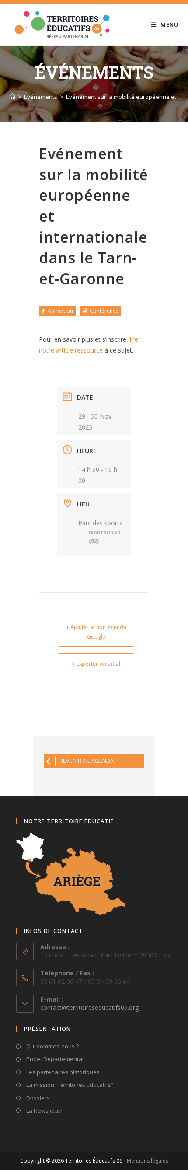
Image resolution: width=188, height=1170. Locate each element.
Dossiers (37, 1098)
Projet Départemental (54, 1059)
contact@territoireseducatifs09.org (89, 1007)
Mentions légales (147, 1160)
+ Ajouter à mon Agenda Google (96, 631)
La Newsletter (44, 1110)
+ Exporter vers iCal (96, 663)
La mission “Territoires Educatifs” (69, 1085)
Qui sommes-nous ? (52, 1046)
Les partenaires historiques (62, 1072)
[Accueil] (12, 97)
